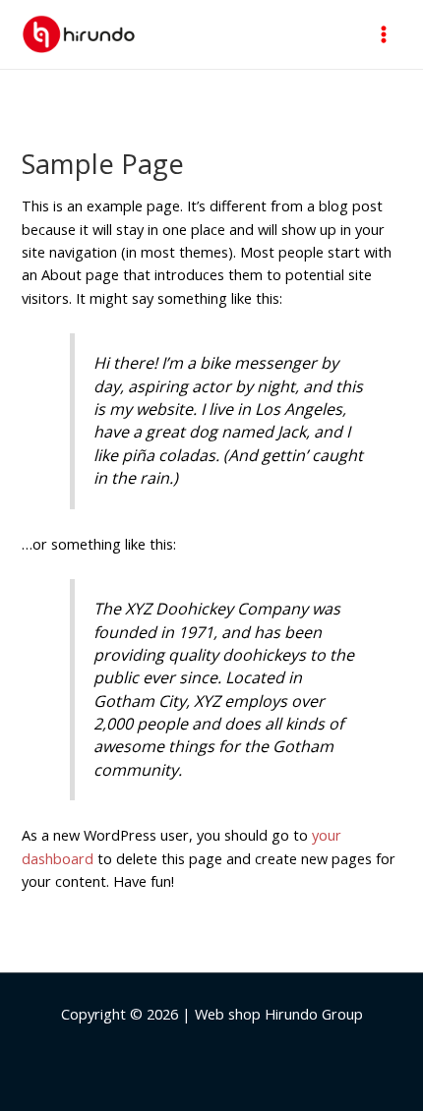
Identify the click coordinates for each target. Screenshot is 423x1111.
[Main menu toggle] (383, 34)
